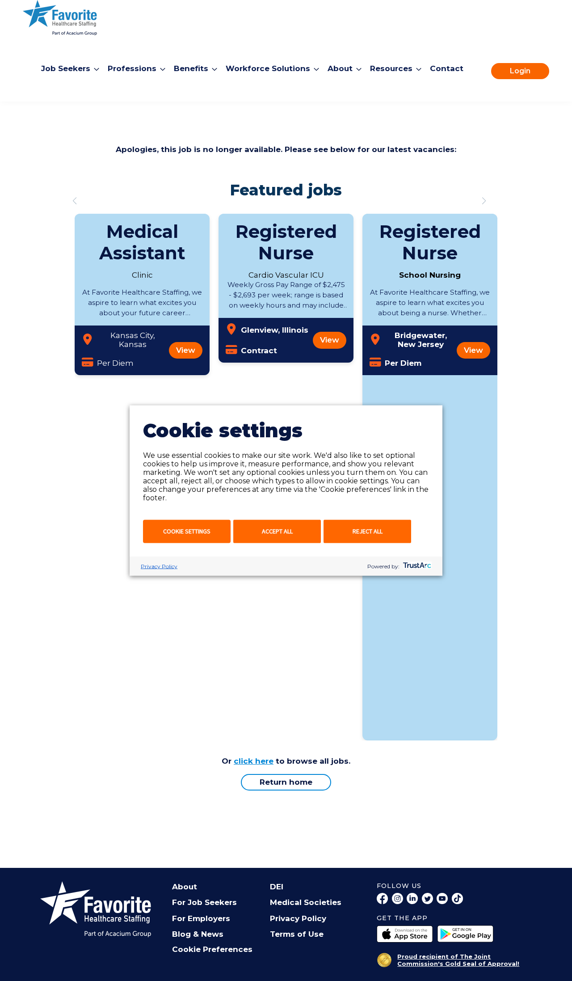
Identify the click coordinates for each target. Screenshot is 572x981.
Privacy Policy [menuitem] (298, 918)
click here (253, 761)
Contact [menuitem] (446, 68)
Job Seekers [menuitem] (65, 68)
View (185, 350)
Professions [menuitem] (132, 68)
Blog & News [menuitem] (197, 934)
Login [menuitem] (520, 71)
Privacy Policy (159, 566)
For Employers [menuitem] (201, 918)
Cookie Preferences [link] (212, 949)
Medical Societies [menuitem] (305, 902)
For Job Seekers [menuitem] (204, 902)
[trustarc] (416, 566)
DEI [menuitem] (276, 886)
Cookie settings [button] (186, 531)
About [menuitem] (340, 68)
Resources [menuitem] (391, 68)
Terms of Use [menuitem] (297, 934)
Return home (286, 782)
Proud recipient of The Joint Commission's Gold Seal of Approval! (458, 960)
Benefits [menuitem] (191, 68)
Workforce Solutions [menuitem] (268, 68)
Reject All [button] (368, 531)
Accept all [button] (277, 531)
